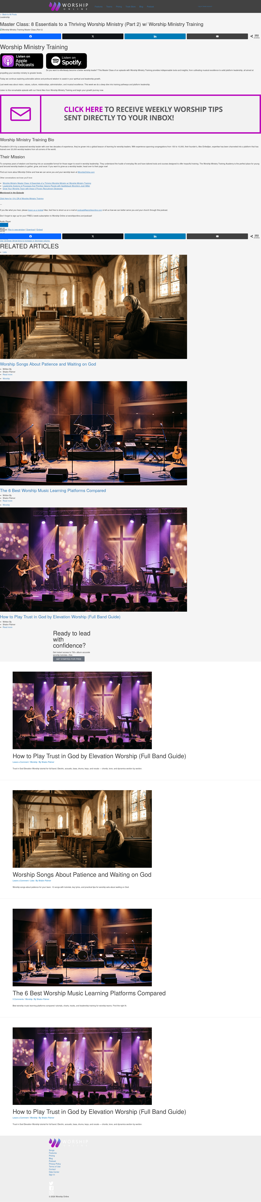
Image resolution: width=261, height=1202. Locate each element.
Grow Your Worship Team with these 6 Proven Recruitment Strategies (33, 188)
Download (30, 229)
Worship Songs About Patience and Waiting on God (48, 364)
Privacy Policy (55, 1163)
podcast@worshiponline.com (89, 210)
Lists (5, 252)
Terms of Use (54, 1166)
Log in (200, 6)
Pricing (119, 6)
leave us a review (35, 210)
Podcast (150, 6)
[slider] (25, 240)
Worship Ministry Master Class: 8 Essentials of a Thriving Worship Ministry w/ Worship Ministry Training (47, 183)
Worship (6, 378)
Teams (109, 6)
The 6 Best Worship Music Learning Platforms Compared (53, 490)
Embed (40, 229)
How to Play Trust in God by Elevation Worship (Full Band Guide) (60, 617)
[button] (69, 659)
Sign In (52, 1174)
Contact (52, 1169)
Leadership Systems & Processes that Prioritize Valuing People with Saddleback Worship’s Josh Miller (46, 185)
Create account (207, 6)
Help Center (54, 1172)
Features (98, 6)
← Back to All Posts (8, 14)
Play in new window (16, 229)
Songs (51, 1150)
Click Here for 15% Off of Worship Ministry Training (22, 198)
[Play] (4, 225)
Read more (7, 374)
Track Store (131, 6)
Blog (141, 6)
